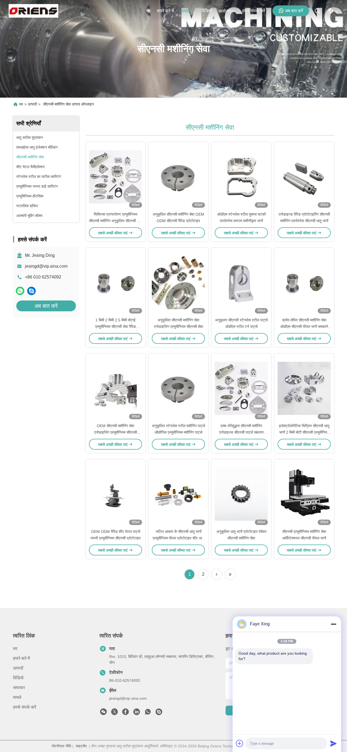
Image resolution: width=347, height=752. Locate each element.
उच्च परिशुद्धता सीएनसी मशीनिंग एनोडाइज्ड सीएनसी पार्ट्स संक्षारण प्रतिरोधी (241, 432)
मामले (17, 697)
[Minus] (333, 624)
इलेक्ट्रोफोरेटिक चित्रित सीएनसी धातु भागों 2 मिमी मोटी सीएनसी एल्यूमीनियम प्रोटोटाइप (304, 432)
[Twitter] (114, 713)
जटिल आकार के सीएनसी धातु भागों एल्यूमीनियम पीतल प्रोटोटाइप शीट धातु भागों (178, 538)
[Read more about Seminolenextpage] (216, 574)
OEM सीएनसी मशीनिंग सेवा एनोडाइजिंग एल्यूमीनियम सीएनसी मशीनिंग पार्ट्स (115, 432)
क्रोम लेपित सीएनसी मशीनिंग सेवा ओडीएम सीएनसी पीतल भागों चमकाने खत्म (304, 326)
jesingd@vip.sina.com (46, 266)
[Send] (333, 743)
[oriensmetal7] (31, 291)
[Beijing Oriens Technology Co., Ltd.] (33, 11)
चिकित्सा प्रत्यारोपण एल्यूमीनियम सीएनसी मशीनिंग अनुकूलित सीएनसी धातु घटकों (115, 220)
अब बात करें (294, 10)
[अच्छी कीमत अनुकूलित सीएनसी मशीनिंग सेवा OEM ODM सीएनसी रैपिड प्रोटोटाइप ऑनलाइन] (178, 176)
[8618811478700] (148, 713)
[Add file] (239, 743)
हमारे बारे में (165, 10)
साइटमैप (81, 746)
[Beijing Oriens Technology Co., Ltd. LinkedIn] (136, 713)
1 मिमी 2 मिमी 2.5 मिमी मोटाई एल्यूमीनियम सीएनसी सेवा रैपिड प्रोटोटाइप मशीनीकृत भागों (115, 326)
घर (148, 10)
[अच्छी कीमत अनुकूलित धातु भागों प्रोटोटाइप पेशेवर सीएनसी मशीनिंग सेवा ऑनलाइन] (241, 494)
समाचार (19, 687)
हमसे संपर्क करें (253, 10)
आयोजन (225, 11)
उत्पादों (185, 11)
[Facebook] (125, 713)
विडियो (206, 10)
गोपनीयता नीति (61, 746)
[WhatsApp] (20, 291)
